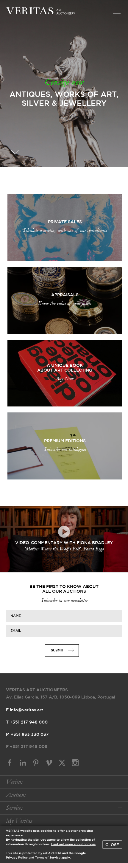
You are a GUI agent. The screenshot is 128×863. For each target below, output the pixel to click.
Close (112, 845)
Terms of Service (47, 857)
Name (15, 615)
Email (15, 630)
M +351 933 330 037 (27, 734)
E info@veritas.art (24, 710)
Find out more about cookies (73, 844)
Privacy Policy (17, 857)
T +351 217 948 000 (27, 722)
